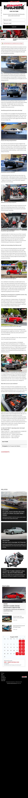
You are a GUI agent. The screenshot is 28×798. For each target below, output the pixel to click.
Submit (14, 27)
